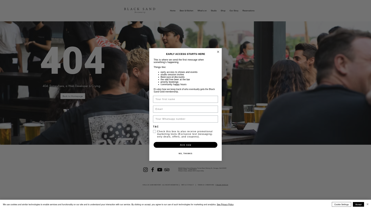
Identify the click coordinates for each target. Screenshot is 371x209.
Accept (358, 204)
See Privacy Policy (225, 204)
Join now (185, 145)
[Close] (367, 204)
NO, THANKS (185, 154)
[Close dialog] (218, 52)
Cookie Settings (341, 204)
